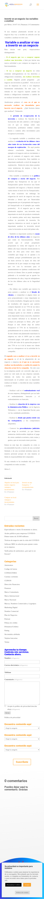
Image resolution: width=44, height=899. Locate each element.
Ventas (6, 642)
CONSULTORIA (10, 573)
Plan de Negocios (10, 615)
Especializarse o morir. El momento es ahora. (20, 530)
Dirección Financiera (12, 584)
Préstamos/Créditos (11, 627)
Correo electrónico (15, 665)
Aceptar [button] (27, 885)
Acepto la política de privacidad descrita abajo (22, 707)
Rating (6, 630)
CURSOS (7, 580)
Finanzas (24, 24)
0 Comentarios (34, 24)
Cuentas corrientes (11, 577)
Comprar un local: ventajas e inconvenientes (10, 500)
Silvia (9, 24)
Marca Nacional (10, 600)
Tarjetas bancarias (10, 638)
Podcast (7, 619)
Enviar (7, 713)
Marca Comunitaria (11, 592)
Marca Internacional (11, 596)
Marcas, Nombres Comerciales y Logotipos (20, 604)
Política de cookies (22, 892)
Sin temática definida (12, 634)
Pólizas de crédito (10, 623)
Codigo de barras (10, 569)
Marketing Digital (10, 607)
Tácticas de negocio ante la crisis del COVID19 (21, 540)
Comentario (13, 679)
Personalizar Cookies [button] (13, 885)
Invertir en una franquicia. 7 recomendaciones (27, 485)
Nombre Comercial (11, 611)
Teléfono (7, 672)
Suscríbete (22, 761)
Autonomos (8, 565)
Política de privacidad (12, 717)
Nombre (11, 658)
